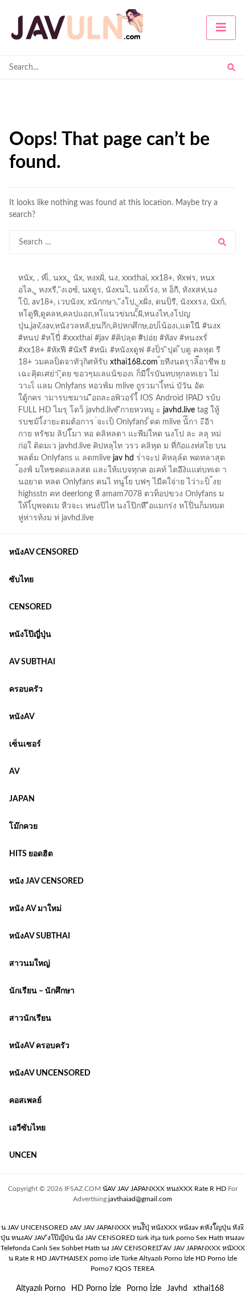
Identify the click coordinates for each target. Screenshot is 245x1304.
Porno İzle (143, 1289)
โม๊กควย (23, 826)
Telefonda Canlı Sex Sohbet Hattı (50, 1248)
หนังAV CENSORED (44, 552)
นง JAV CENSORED (131, 1248)
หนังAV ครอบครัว (39, 1046)
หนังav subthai (39, 936)
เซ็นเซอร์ (25, 744)
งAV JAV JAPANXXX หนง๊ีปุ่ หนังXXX (123, 1227)
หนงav (234, 1237)
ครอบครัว (26, 689)
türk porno (178, 1237)
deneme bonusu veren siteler (166, 269)
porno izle (49, 269)
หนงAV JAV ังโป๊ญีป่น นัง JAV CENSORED (73, 1237)
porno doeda (91, 269)
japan (22, 799)
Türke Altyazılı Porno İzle (157, 1258)
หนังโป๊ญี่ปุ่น (30, 635)
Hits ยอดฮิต (31, 854)
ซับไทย (21, 580)
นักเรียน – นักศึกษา (42, 991)
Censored (30, 607)
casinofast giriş (144, 281)
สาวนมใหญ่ (29, 964)
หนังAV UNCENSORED (50, 1073)
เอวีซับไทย (27, 1128)
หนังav (22, 717)
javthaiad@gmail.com (140, 1198)
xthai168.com (134, 362)
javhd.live (179, 410)
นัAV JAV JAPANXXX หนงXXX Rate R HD (164, 1188)
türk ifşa (149, 1237)
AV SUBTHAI (32, 662)
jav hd (123, 458)
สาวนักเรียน (30, 1018)
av (14, 772)
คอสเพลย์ (25, 1101)
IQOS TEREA (134, 1268)
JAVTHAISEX (68, 1258)
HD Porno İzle (96, 1289)
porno (19, 269)
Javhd (177, 1289)
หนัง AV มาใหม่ (35, 909)
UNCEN (23, 1155)
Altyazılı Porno (41, 1289)
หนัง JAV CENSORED (46, 881)
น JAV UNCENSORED (34, 1227)
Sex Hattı (209, 1237)
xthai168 (208, 1289)
